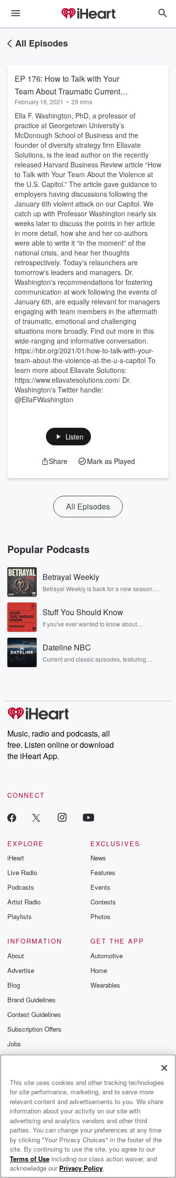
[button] (68, 436)
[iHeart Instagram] (62, 817)
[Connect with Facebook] (11, 817)
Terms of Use (29, 1158)
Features (102, 872)
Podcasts (20, 887)
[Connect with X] (36, 817)
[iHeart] (88, 14)
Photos (100, 916)
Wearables (105, 985)
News (98, 857)
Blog (13, 985)
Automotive (106, 955)
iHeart (15, 857)
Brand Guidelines (31, 999)
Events (100, 887)
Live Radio (22, 872)
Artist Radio (24, 901)
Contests (103, 901)
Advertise (20, 970)
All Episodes (41, 43)
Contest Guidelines (34, 1014)
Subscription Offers (34, 1029)
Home (98, 970)
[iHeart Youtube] (88, 817)
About (15, 955)
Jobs (14, 1043)
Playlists (19, 916)
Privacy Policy (81, 1168)
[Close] (164, 1068)
